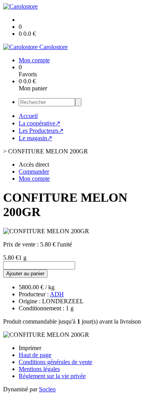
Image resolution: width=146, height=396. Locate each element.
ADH (57, 294)
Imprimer (30, 348)
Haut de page (35, 355)
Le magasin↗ (35, 138)
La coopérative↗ (39, 123)
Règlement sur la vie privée (52, 376)
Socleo (47, 389)
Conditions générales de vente (55, 362)
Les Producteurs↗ (41, 130)
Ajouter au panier (25, 273)
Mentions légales (39, 369)
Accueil (28, 116)
